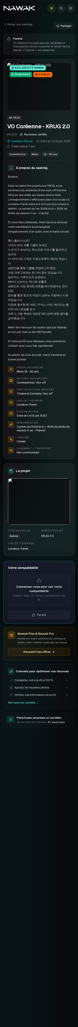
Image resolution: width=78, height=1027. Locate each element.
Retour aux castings (19, 24)
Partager (66, 26)
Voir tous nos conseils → (23, 702)
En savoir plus (56, 722)
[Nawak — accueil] (19, 8)
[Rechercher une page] (61, 8)
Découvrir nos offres (36, 652)
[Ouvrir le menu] (71, 8)
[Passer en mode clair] (51, 8)
